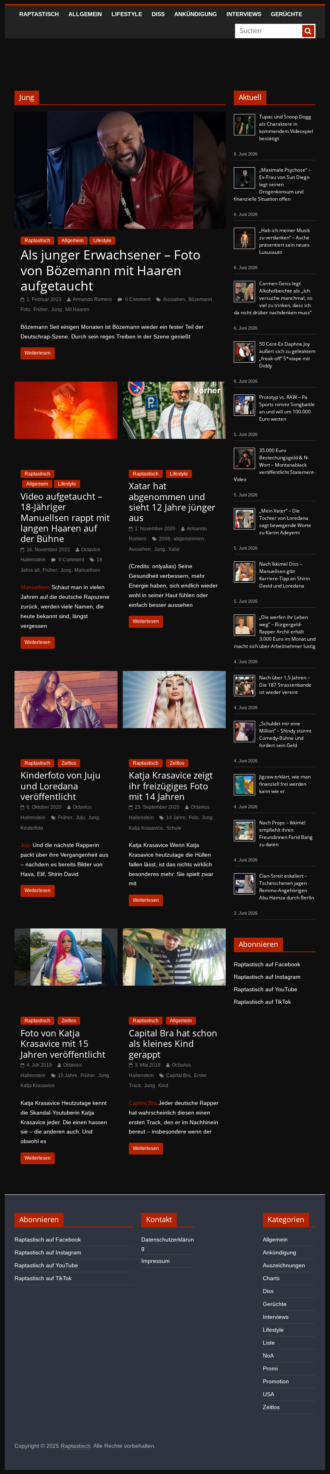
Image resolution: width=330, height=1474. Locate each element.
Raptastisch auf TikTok (262, 1002)
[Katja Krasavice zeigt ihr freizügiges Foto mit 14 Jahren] (174, 676)
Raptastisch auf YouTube (265, 989)
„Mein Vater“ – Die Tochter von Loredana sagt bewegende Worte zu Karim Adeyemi (285, 521)
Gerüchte (286, 14)
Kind (163, 1085)
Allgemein (85, 14)
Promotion (276, 1381)
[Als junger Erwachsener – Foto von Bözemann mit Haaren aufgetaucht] (120, 116)
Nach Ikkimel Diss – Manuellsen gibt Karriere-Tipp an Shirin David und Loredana (284, 575)
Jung (56, 309)
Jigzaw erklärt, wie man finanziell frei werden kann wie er (285, 784)
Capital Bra (178, 1075)
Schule (174, 828)
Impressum (155, 1261)
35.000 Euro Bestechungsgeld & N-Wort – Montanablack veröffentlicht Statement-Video (274, 465)
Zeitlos (69, 763)
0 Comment (137, 299)
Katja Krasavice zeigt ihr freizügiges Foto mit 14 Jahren (171, 785)
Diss (158, 14)
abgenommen (188, 539)
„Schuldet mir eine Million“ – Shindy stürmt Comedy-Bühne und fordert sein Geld (285, 734)
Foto (25, 309)
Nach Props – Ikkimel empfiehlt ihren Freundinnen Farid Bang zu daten (286, 833)
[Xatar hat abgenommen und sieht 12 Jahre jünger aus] (174, 386)
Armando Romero (92, 299)
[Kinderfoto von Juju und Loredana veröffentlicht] (66, 676)
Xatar (174, 549)
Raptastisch (39, 14)
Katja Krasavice (146, 828)
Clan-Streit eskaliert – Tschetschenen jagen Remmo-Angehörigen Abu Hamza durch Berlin (286, 886)
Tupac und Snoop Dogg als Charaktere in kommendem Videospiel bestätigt (286, 127)
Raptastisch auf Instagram (267, 977)
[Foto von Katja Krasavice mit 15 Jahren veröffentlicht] (66, 933)
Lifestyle (126, 14)
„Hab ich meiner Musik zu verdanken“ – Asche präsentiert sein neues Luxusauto (284, 241)
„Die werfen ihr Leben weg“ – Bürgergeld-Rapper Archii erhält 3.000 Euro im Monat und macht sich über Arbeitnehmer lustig (275, 632)
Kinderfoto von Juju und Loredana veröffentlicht (61, 785)
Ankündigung (195, 14)
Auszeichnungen (284, 1265)
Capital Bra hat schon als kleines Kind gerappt (173, 1043)
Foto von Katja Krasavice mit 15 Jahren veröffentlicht (63, 1043)
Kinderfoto (32, 828)
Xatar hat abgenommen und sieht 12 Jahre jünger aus (172, 501)
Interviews (244, 14)
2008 (164, 539)
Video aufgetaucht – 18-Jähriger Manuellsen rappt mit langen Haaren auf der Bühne (65, 517)
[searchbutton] (308, 31)
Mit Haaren (77, 309)
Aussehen (140, 549)
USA (268, 1394)
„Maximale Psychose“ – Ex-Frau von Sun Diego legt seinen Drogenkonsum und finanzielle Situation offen (272, 184)
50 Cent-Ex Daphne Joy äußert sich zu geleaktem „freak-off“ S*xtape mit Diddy (287, 354)
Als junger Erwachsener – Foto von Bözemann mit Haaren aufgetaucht (110, 270)
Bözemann (200, 299)
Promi (270, 1368)
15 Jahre (67, 1075)
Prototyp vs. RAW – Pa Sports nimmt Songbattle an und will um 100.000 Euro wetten (287, 408)
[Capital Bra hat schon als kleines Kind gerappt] (174, 933)
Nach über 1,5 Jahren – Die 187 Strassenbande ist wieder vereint (285, 684)
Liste (269, 1342)
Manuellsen (87, 570)
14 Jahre (176, 817)
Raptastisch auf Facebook (267, 964)
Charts (271, 1278)
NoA (268, 1355)
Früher (40, 309)
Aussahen (174, 299)
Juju (80, 817)
